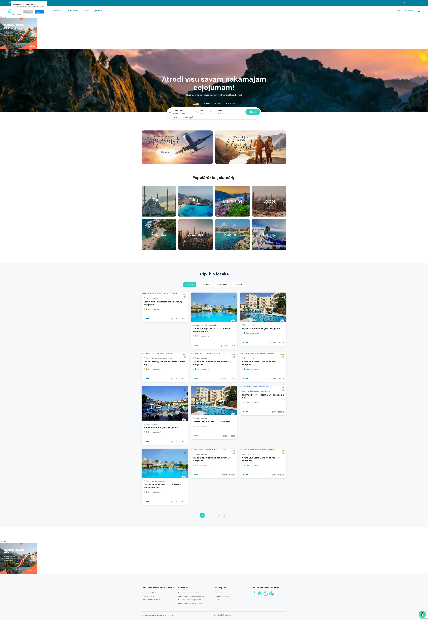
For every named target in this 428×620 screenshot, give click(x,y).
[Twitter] (265, 593)
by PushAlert (17, 14)
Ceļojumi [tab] (196, 103)
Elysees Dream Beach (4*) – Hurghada (261, 328)
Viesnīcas (56, 11)
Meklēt (253, 112)
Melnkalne (232, 201)
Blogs (86, 11)
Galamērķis (178, 110)
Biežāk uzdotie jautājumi (151, 600)
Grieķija (195, 199)
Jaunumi (98, 11)
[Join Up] (184, 295)
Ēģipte (269, 201)
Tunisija (269, 234)
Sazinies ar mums (222, 596)
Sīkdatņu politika (148, 596)
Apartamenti (72, 11)
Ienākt (399, 11)
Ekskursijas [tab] (207, 103)
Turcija (159, 199)
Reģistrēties (409, 11)
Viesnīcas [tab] (218, 103)
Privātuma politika (149, 593)
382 (219, 515)
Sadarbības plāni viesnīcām (189, 593)
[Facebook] (254, 593)
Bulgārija (232, 234)
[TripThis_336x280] (18, 34)
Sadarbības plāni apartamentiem (191, 596)
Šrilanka (158, 234)
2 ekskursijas (158, 203)
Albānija (195, 234)
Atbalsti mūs (418, 3)
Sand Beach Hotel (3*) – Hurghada (161, 427)
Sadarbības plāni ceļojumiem (189, 600)
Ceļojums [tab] (190, 284)
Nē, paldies (28, 12)
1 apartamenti (196, 203)
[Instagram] (260, 593)
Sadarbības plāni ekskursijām (190, 603)
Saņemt (39, 12)
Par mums (407, 3)
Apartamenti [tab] (230, 103)
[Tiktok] (271, 593)
